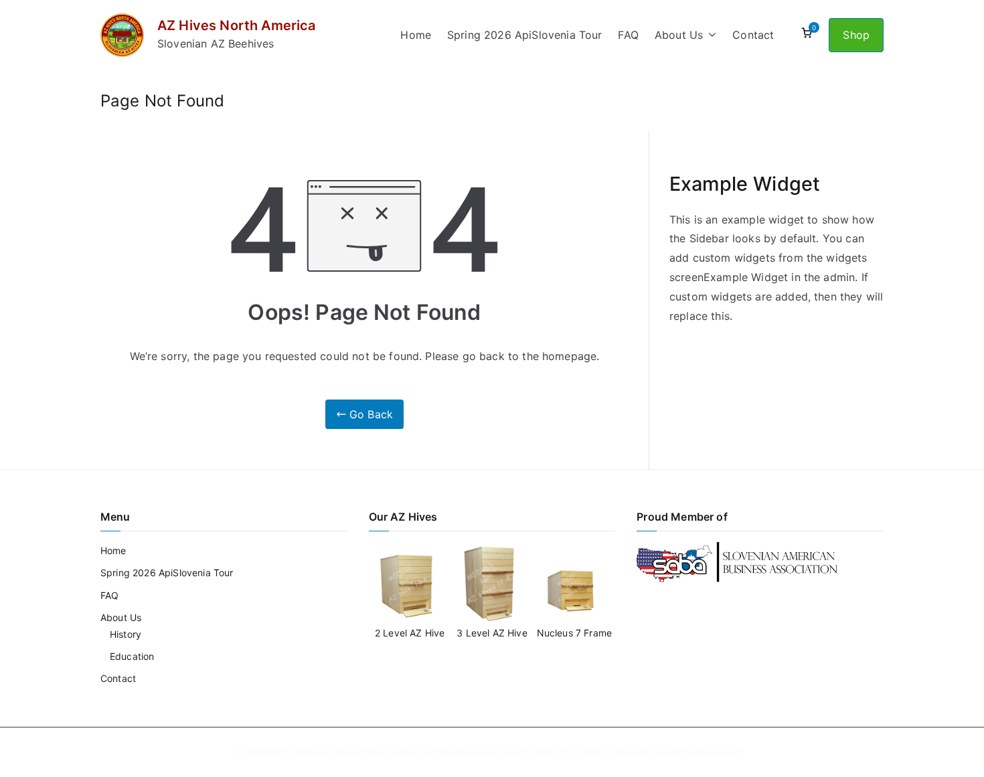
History (125, 634)
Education (132, 656)
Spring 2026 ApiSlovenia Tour (524, 34)
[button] (709, 35)
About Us (679, 34)
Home (415, 34)
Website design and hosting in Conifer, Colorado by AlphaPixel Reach (589, 752)
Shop (856, 34)
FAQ (628, 34)
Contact (753, 34)
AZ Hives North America (236, 25)
